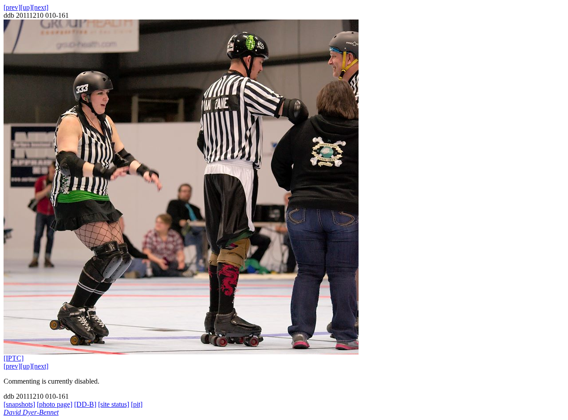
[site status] (113, 404)
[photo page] (54, 404)
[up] (26, 7)
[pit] (136, 404)
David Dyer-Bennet (31, 412)
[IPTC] (14, 358)
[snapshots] (19, 404)
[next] (40, 7)
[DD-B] (85, 404)
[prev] (12, 7)
